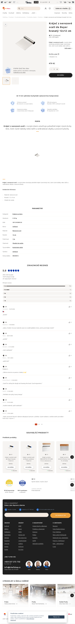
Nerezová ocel (17, 230)
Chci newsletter (60, 515)
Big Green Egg (22, 538)
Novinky (64, 13)
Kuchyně (6, 526)
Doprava (35, 532)
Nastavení (13, 620)
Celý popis (68, 48)
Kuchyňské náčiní (18, 247)
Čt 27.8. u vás (53, 54)
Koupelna (7, 540)
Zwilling (20, 543)
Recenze (55, 526)
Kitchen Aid (21, 535)
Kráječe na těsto (17, 214)
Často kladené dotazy (59, 529)
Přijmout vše (56, 616)
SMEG (20, 532)
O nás (54, 546)
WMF (19, 526)
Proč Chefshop (57, 532)
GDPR (34, 540)
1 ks (14, 239)
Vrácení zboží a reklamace (40, 526)
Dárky (70, 13)
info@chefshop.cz (12, 567)
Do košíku (60, 75)
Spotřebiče (7, 535)
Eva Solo (20, 549)
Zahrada (6, 538)
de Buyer (15, 251)
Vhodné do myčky (18, 243)
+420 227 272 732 (12, 562)
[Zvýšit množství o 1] (57, 69)
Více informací (30, 618)
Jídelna (6, 529)
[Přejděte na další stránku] (42, 424)
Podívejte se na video (19, 72)
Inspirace (57, 13)
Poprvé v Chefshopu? (59, 540)
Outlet (6, 549)
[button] (10, 467)
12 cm (14, 235)
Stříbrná (15, 226)
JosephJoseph (22, 540)
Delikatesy (7, 532)
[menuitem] (5, 13)
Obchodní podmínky (38, 543)
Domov (6, 546)
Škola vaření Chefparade (59, 535)
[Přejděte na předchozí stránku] (33, 424)
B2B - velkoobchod (58, 543)
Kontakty (35, 538)
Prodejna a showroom (39, 529)
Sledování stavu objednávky (60, 538)
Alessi (20, 529)
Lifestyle (6, 543)
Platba (34, 535)
